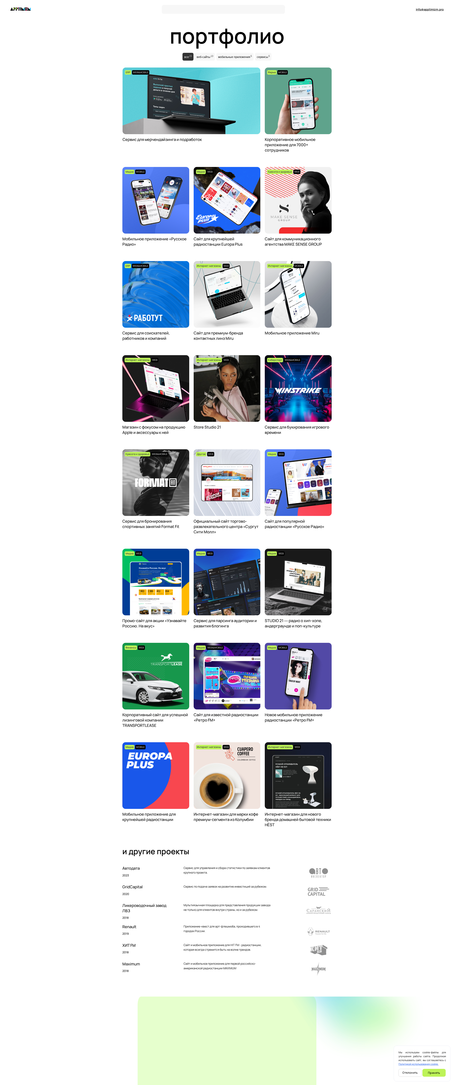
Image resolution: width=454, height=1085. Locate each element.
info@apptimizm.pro (430, 9)
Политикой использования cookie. (418, 1064)
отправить (391, 1051)
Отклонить (410, 1073)
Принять (434, 1073)
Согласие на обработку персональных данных (355, 1080)
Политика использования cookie (304, 1080)
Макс (36, 1057)
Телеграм (15, 1062)
